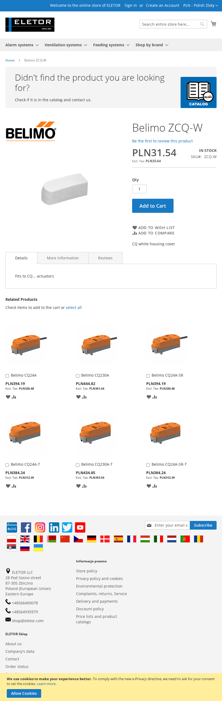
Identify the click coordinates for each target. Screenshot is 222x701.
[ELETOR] (29, 25)
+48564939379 (24, 611)
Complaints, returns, (94, 593)
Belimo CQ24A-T (25, 464)
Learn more (46, 683)
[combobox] (173, 24)
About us (13, 643)
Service (120, 593)
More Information (63, 257)
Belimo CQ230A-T (97, 464)
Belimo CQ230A (95, 375)
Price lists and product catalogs (96, 619)
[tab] (21, 258)
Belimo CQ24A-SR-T (169, 464)
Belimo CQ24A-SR (167, 375)
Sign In (131, 5)
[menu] (111, 44)
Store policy (86, 570)
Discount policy (90, 608)
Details (21, 257)
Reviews (105, 257)
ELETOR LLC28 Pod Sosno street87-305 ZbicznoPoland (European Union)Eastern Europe (28, 583)
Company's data (19, 651)
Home (10, 60)
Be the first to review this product (162, 141)
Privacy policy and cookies (99, 578)
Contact (12, 658)
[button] (200, 6)
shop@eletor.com (28, 620)
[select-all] (74, 307)
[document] (112, 687)
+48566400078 (24, 602)
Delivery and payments (97, 601)
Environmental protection (99, 586)
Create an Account (162, 5)
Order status (16, 666)
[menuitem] (20, 44)
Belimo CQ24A (24, 375)
